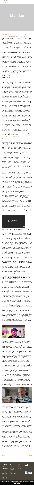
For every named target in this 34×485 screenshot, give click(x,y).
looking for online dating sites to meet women (21, 282)
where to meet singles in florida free (22, 404)
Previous (4, 455)
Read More (18, 483)
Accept (15, 483)
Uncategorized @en (22, 36)
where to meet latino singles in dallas (22, 152)
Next (30, 455)
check (17, 36)
